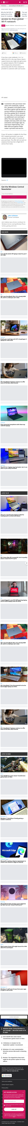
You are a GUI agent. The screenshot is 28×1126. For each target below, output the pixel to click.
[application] (14, 167)
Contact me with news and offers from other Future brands (14, 1105)
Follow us (16, 53)
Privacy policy (5, 1087)
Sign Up (14, 1109)
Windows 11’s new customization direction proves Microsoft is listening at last (14, 1051)
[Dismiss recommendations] (26, 9)
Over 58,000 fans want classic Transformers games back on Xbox (13, 1037)
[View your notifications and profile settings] (19, 2)
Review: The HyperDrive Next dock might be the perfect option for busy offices (14, 1059)
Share (5, 53)
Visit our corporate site (12, 1071)
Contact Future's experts (7, 1084)
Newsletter (24, 53)
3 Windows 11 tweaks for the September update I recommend (13, 1044)
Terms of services (18, 201)
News (3, 25)
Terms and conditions (7, 1081)
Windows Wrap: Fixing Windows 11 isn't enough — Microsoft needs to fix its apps (14, 1030)
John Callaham (10, 25)
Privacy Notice (20, 202)
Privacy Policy (19, 1114)
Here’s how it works (14, 30)
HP (7, 180)
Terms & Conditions (12, 1115)
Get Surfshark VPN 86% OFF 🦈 (16, 5)
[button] (26, 2)
